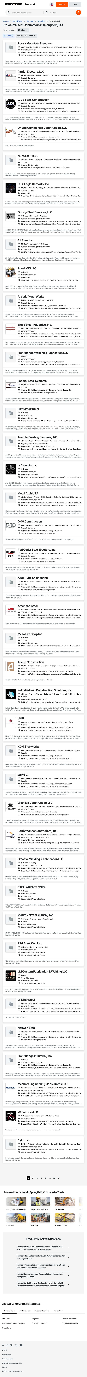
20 (54, 1178)
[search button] (78, 12)
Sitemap (4, 1367)
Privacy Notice (6, 1354)
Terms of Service (7, 1359)
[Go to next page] (58, 1178)
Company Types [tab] (9, 1311)
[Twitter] (11, 1345)
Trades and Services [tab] (42, 1311)
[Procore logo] (13, 4)
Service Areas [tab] (58, 1311)
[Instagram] (16, 1345)
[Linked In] (3, 1345)
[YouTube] (21, 1345)
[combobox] (62, 12)
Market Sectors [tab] (25, 1311)
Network (30, 4)
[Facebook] (7, 1345)
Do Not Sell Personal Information (12, 1363)
